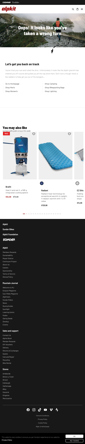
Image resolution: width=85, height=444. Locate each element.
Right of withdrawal (42, 426)
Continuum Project (10, 261)
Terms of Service (9, 274)
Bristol (5, 380)
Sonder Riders (8, 300)
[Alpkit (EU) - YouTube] (45, 410)
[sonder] (7, 2)
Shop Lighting (51, 91)
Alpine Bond (7, 338)
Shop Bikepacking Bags (54, 87)
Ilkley (4, 389)
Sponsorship (7, 271)
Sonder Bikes (8, 229)
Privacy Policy (42, 419)
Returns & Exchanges (10, 351)
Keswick (6, 392)
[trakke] (15, 2)
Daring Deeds (7, 318)
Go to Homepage (12, 83)
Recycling (6, 360)
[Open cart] (77, 9)
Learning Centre (8, 312)
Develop (6, 321)
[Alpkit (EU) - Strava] (57, 410)
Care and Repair (8, 357)
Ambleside (6, 374)
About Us (6, 264)
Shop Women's (11, 91)
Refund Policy (8, 277)
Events (5, 325)
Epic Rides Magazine (10, 294)
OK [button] (74, 436)
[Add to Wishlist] (33, 133)
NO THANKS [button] (74, 441)
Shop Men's (10, 87)
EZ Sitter (81, 190)
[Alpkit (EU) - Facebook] (28, 410)
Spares (5, 354)
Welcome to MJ (8, 287)
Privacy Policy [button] (7, 440)
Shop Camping (51, 83)
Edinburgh (6, 383)
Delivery (6, 347)
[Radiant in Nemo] (41, 183)
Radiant (44, 190)
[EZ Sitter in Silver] (77, 183)
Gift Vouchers (8, 344)
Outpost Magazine (9, 291)
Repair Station (8, 258)
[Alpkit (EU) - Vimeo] (51, 410)
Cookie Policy (42, 423)
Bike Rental (7, 363)
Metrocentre (7, 398)
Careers (5, 268)
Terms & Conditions (42, 416)
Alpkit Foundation (10, 234)
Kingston (6, 395)
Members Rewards (9, 252)
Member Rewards (9, 341)
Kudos (5, 315)
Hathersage (7, 386)
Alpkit (5, 224)
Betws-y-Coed (8, 377)
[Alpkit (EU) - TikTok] (39, 410)
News (5, 303)
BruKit (8, 186)
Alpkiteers (6, 297)
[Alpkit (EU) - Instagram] (34, 410)
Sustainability (8, 255)
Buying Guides (8, 306)
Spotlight (6, 309)
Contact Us (7, 335)
